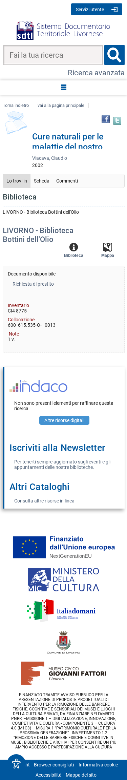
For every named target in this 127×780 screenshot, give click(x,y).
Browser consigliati (54, 764)
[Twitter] (117, 121)
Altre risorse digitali (64, 420)
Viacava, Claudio (49, 158)
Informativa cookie (98, 764)
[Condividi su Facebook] (106, 119)
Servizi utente (90, 9)
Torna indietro (16, 105)
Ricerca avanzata (96, 73)
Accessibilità (49, 775)
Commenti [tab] (67, 181)
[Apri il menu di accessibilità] (16, 763)
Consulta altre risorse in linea (44, 500)
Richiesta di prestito (33, 284)
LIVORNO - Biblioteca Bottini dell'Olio (38, 235)
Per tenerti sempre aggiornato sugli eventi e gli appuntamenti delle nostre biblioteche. (62, 464)
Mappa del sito (81, 775)
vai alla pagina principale (61, 105)
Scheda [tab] (41, 181)
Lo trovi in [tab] (16, 181)
